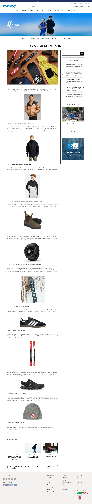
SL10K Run (49, 480)
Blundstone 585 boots (41, 236)
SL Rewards (64, 489)
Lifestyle (41, 43)
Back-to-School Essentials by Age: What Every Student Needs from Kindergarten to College (74, 73)
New (17, 10)
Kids (43, 10)
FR (88, 3)
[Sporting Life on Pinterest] (9, 479)
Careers (48, 484)
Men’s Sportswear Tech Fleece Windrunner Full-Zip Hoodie (26, 201)
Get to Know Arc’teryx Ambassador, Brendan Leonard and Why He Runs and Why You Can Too (73, 126)
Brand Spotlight (73, 121)
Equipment (56, 10)
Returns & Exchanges (66, 482)
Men (38, 10)
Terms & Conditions (51, 491)
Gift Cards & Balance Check (82, 480)
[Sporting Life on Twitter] (6, 479)
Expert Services (72, 10)
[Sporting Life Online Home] (9, 6)
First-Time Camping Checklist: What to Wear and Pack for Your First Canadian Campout (75, 89)
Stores (82, 6)
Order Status (79, 482)
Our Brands (24, 10)
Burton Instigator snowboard (43, 309)
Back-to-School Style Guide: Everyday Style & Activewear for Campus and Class (74, 81)
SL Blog (48, 482)
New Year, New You (50, 456)
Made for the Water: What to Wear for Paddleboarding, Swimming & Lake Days (74, 96)
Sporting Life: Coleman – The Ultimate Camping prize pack (15, 457)
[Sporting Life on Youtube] (12, 479)
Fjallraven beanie (13, 427)
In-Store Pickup (65, 484)
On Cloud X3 (35, 398)
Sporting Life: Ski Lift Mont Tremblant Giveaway (20, 466)
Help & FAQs (64, 477)
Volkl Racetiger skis (49, 374)
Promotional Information (67, 487)
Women (32, 10)
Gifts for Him (21, 433)
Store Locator (79, 477)
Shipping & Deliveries (66, 480)
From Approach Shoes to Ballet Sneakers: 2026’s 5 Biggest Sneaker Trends (74, 66)
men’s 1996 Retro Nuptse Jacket (44, 126)
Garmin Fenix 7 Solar (21, 268)
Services (78, 484)
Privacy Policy (50, 487)
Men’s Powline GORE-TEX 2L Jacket (21, 164)
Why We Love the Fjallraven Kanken (32, 456)
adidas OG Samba (26, 334)
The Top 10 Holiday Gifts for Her (46, 466)
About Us (49, 477)
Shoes (49, 10)
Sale (63, 10)
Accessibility (49, 489)
